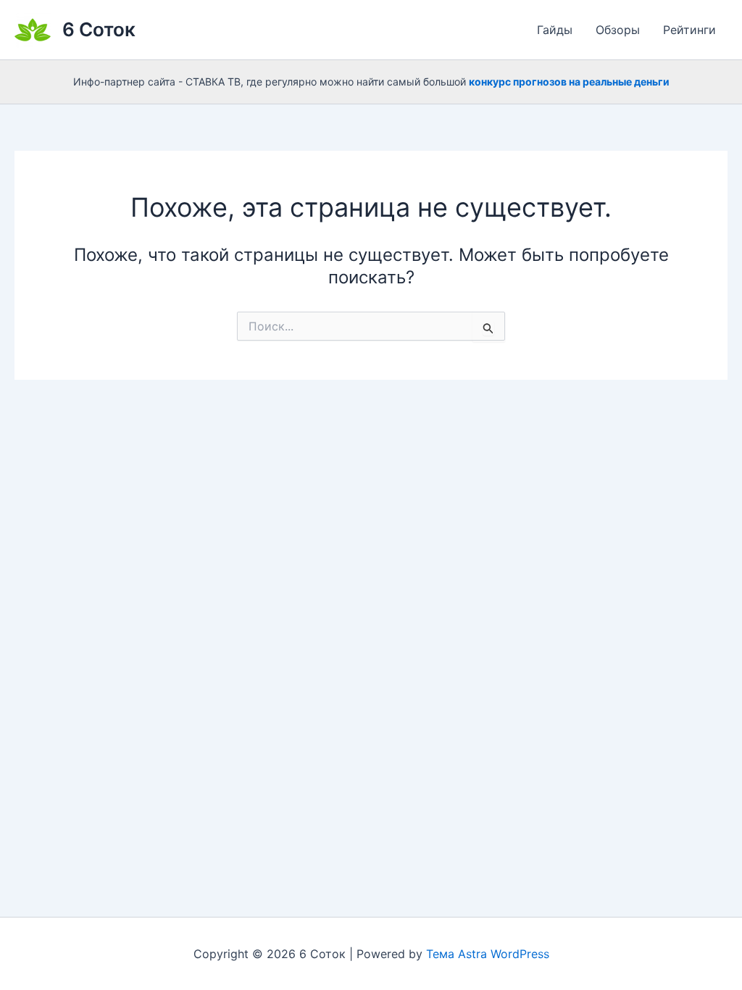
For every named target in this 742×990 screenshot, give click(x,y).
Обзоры (618, 29)
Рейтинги (689, 29)
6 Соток (99, 29)
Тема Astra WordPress (487, 954)
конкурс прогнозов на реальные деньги (569, 81)
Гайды (554, 29)
